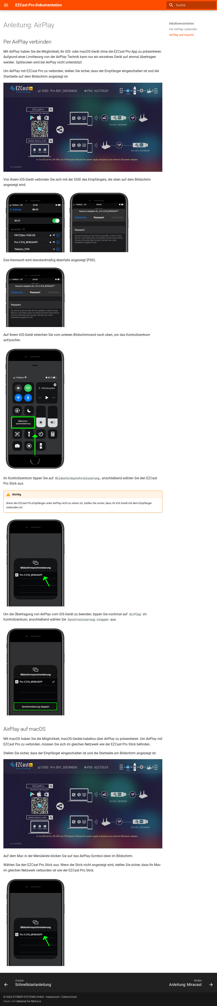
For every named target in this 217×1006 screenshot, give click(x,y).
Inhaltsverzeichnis (181, 23)
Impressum (53, 996)
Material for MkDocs (29, 1001)
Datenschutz (69, 996)
